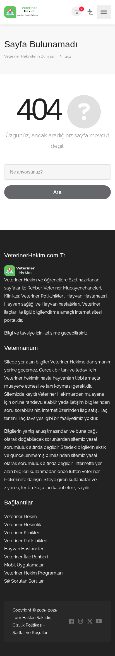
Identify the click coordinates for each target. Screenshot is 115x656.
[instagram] (80, 621)
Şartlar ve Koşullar (30, 632)
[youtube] (98, 621)
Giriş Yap (91, 11)
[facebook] (71, 621)
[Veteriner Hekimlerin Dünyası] (22, 12)
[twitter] (89, 621)
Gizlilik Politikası (27, 625)
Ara (57, 192)
